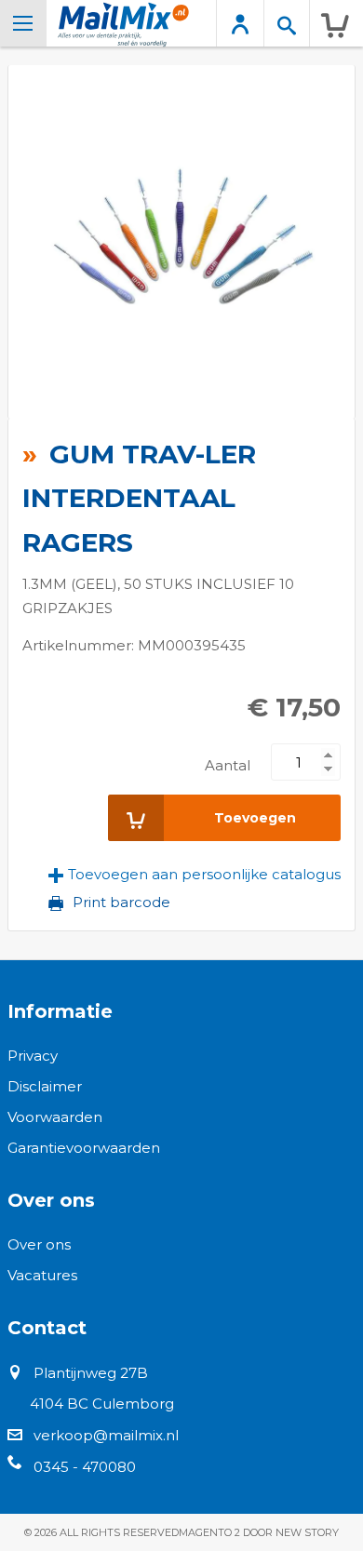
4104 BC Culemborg (102, 1403)
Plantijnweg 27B (91, 1373)
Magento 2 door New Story (259, 1532)
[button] (194, 874)
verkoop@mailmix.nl (106, 1435)
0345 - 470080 (85, 1467)
